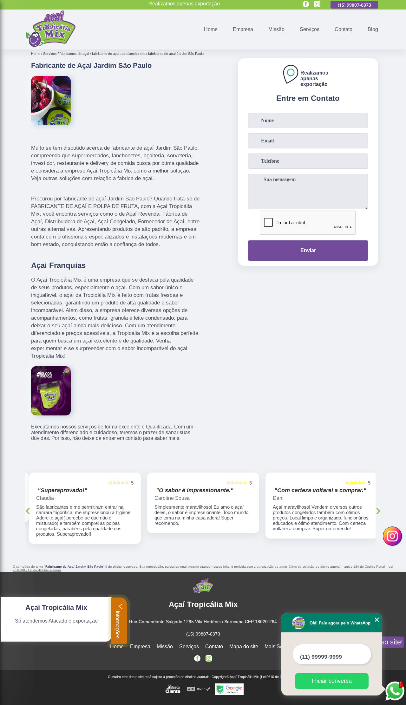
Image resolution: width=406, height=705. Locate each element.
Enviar (308, 250)
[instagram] (317, 4)
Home (211, 29)
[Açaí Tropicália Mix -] (50, 45)
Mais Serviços (280, 646)
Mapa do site (243, 646)
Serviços (309, 29)
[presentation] (27, 510)
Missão (276, 29)
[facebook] (306, 4)
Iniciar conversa (332, 681)
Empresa (243, 29)
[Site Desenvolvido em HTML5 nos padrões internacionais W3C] (198, 689)
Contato (343, 29)
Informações (117, 624)
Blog (373, 29)
